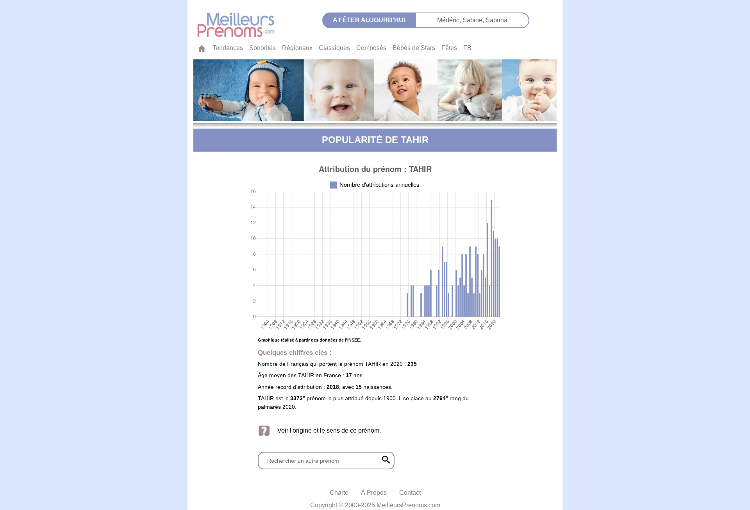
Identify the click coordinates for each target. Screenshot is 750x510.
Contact (410, 492)
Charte (339, 492)
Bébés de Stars (414, 48)
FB (467, 48)
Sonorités (262, 48)
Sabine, (474, 20)
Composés (371, 48)
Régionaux (297, 48)
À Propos (374, 492)
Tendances (227, 48)
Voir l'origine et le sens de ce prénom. (329, 430)
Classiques (334, 48)
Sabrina (496, 20)
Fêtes (449, 48)
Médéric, (449, 20)
